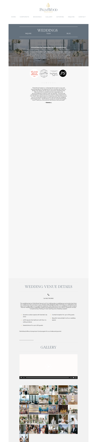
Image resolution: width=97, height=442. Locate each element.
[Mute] (73, 377)
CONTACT (82, 17)
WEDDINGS (37, 17)
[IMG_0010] (63, 400)
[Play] (21, 377)
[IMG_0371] (34, 409)
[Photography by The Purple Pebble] (34, 429)
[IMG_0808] (63, 409)
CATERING (60, 17)
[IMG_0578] (24, 409)
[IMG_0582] (53, 409)
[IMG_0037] (73, 400)
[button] (48, 366)
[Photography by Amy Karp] (24, 390)
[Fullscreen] (75, 377)
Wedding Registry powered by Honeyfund (26, 336)
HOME (13, 17)
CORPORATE (24, 17)
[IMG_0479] (43, 409)
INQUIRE (71, 17)
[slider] (47, 377)
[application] (48, 366)
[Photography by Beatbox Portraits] (73, 409)
